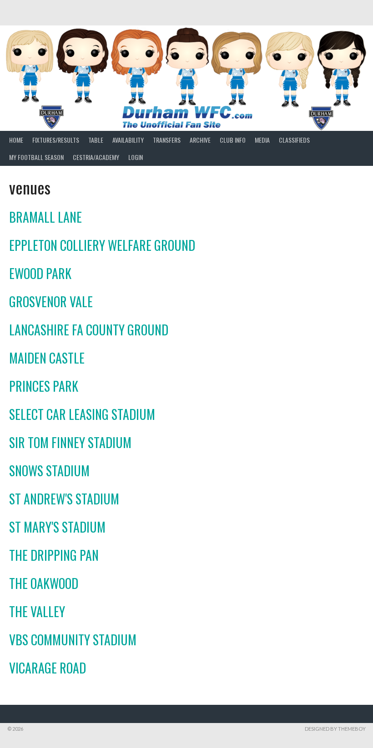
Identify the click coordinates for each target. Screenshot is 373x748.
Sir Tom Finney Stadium (70, 442)
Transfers (167, 140)
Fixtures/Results (55, 140)
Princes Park (43, 386)
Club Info (233, 140)
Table (95, 140)
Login (135, 157)
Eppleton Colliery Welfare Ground (102, 245)
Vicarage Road (47, 667)
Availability (128, 140)
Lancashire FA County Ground (88, 329)
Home (16, 140)
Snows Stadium (49, 470)
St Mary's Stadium (57, 527)
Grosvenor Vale (51, 301)
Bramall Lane (45, 217)
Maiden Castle (47, 358)
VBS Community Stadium (72, 639)
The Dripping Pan (54, 555)
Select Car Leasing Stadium (82, 414)
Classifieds (294, 140)
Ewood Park (40, 273)
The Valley (37, 611)
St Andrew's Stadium (64, 498)
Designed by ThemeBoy (335, 729)
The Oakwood (43, 583)
